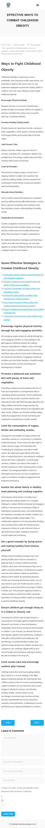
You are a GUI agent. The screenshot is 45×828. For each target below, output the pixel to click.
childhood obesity (22, 48)
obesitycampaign (19, 45)
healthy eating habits (17, 51)
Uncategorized (35, 45)
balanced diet (10, 48)
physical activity (30, 51)
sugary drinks (18, 54)
